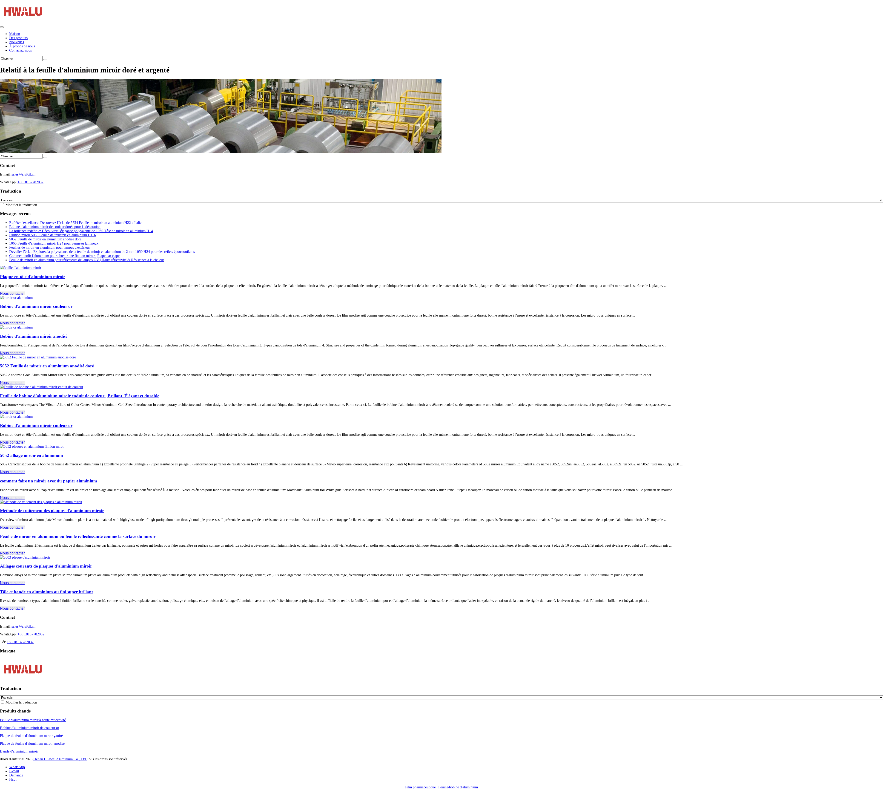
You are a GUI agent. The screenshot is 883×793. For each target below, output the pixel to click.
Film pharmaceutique (420, 787)
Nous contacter (12, 293)
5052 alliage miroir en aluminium (31, 455)
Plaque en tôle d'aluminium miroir (32, 276)
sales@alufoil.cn (23, 174)
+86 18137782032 (30, 634)
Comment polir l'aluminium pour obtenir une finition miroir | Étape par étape (64, 256)
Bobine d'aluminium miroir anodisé (33, 336)
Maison (14, 34)
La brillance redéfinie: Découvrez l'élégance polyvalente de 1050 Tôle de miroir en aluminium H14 (81, 231)
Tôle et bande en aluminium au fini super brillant (46, 591)
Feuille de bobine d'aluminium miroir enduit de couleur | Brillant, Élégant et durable (79, 395)
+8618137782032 (30, 182)
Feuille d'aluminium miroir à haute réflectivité (33, 720)
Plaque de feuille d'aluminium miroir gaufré (31, 736)
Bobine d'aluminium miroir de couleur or (29, 728)
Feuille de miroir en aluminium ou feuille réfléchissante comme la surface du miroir (77, 536)
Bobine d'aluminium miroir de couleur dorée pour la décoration (54, 227)
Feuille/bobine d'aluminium (458, 787)
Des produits (18, 38)
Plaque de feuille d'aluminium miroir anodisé (32, 743)
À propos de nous (22, 46)
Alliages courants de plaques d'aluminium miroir (46, 566)
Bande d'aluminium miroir (19, 751)
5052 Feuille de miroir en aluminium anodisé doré (45, 239)
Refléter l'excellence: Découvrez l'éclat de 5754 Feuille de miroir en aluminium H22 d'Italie (75, 223)
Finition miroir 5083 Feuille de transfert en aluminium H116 (52, 235)
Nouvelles (16, 42)
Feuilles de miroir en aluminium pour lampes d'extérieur (49, 247)
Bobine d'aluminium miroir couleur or (36, 306)
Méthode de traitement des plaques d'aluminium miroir (52, 510)
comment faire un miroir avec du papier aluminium (48, 481)
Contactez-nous (20, 50)
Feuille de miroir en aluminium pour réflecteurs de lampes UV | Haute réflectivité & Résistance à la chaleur (86, 260)
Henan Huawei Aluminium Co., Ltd (60, 759)
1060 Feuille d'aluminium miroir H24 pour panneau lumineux (53, 243)
